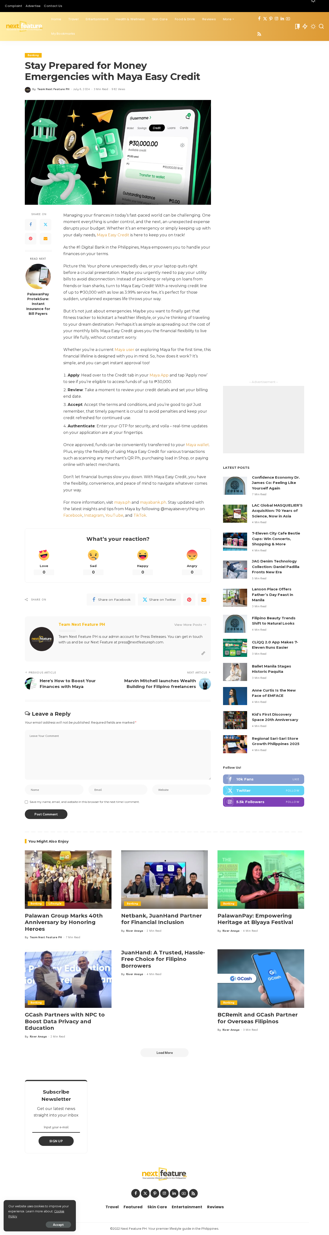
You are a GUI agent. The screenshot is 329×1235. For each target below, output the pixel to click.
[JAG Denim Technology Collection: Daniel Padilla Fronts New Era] (235, 570)
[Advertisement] (263, 419)
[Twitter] (265, 19)
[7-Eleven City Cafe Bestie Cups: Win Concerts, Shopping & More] (235, 542)
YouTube (114, 515)
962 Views (118, 89)
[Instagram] (277, 19)
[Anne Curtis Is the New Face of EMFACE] (235, 696)
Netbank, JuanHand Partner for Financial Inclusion (161, 919)
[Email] (45, 238)
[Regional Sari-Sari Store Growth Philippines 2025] (235, 744)
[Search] (321, 26)
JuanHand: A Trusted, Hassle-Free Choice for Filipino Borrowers (163, 959)
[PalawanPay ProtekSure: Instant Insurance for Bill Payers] (38, 276)
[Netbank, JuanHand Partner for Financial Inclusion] (164, 879)
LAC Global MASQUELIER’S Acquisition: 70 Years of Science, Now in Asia (277, 510)
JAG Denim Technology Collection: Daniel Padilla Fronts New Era (275, 566)
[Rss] (259, 34)
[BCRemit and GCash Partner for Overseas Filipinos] (260, 978)
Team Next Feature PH (53, 89)
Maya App (159, 375)
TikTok (139, 515)
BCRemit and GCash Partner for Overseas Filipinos (257, 1018)
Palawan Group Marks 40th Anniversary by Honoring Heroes (64, 922)
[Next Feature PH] (24, 26)
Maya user (124, 349)
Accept (58, 1225)
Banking (33, 55)
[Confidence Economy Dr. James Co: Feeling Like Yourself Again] (235, 486)
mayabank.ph (153, 502)
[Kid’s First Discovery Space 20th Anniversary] (235, 720)
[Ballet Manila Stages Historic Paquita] (235, 672)
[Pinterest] (271, 19)
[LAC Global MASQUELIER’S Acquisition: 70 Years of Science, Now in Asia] (235, 514)
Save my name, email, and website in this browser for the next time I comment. (85, 802)
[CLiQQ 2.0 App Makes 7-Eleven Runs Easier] (235, 648)
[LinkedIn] (282, 19)
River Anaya (134, 930)
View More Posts (188, 625)
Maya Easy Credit (113, 235)
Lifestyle (55, 903)
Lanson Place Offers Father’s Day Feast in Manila (272, 594)
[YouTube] (288, 19)
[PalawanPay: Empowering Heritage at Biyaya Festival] (260, 879)
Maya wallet (197, 444)
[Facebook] (259, 19)
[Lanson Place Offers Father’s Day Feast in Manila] (235, 598)
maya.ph (122, 502)
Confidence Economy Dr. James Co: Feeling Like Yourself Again (276, 482)
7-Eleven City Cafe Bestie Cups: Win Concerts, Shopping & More (276, 538)
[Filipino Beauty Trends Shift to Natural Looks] (235, 624)
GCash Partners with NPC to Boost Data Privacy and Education (65, 1021)
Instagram (94, 515)
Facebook (72, 515)
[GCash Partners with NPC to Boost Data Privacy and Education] (68, 978)
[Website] (203, 653)
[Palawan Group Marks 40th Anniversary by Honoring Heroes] (68, 879)
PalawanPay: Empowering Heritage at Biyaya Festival (255, 919)
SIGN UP (56, 1141)
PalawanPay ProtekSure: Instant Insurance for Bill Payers (38, 303)
